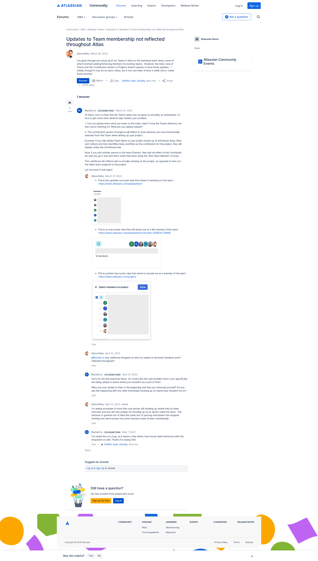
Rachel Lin (90, 110)
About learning (172, 527)
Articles (128, 17)
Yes (91, 555)
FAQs (144, 527)
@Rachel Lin (98, 357)
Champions (168, 5)
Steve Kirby (83, 53)
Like (93, 344)
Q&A (80, 17)
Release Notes (190, 5)
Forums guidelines (150, 532)
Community (99, 5)
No (99, 555)
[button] (107, 206)
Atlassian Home (95, 29)
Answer (83, 80)
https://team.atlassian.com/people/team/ (120, 183)
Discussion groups (104, 17)
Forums (121, 5)
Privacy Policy (221, 542)
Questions (111, 29)
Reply (88, 450)
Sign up (254, 5)
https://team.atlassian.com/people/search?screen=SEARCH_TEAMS (135, 232)
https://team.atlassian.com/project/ (117, 276)
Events (151, 5)
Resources (171, 532)
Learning (136, 5)
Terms (236, 542)
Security (249, 542)
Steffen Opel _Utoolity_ (134, 80)
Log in (239, 5)
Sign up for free (101, 500)
